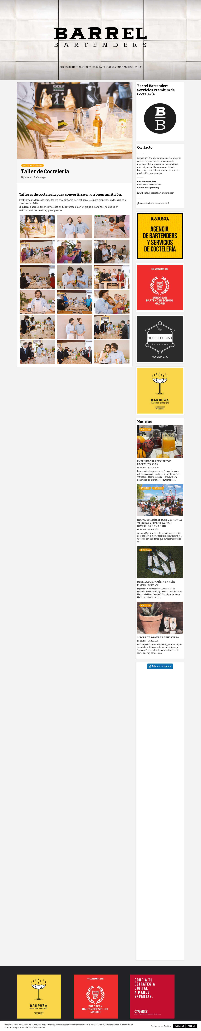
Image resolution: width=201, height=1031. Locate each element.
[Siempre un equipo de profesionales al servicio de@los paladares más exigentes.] (161, 935)
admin (28, 177)
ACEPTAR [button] (192, 1026)
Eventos (145, 488)
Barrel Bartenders (32, 165)
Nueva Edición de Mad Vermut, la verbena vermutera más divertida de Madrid (159, 523)
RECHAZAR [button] (179, 1026)
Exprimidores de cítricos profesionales (154, 463)
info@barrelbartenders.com (159, 192)
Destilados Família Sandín (156, 581)
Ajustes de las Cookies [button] (161, 1026)
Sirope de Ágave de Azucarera (158, 637)
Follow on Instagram (161, 666)
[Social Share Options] (140, 716)
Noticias (145, 429)
